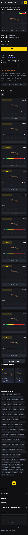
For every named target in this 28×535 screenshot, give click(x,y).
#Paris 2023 (4, 464)
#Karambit (4, 427)
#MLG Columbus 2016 (15, 462)
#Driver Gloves (16, 439)
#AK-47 (13, 401)
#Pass (3, 474)
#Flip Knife (4, 424)
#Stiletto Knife (5, 434)
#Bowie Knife (15, 419)
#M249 (17, 417)
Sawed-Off (19, 7)
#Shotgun (4, 414)
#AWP (3, 412)
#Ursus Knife (5, 437)
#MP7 (20, 407)
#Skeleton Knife (15, 432)
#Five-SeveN (13, 396)
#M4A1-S (15, 404)
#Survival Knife (13, 434)
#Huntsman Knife (18, 424)
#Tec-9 (21, 399)
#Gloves (11, 437)
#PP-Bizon (4, 409)
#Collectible (4, 469)
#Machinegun (11, 417)
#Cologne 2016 (22, 452)
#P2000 (3, 399)
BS (25, 12)
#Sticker (22, 444)
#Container (11, 469)
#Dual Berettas (5, 396)
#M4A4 (18, 401)
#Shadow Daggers (6, 432)
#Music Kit (15, 472)
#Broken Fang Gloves (7, 439)
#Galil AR (9, 404)
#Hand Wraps (5, 442)
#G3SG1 (8, 412)
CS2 (10, 7)
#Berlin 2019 (4, 449)
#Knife (3, 419)
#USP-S (3, 401)
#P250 (8, 399)
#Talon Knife (21, 434)
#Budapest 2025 (20, 449)
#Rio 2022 (11, 464)
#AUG (23, 401)
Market (6, 7)
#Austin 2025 (21, 447)
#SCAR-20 (14, 412)
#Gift (17, 469)
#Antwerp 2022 (5, 447)
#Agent (13, 467)
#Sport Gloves (15, 444)
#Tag (8, 474)
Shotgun (14, 7)
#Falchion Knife (22, 422)
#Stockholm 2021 (5, 467)
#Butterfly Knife (5, 422)
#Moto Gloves (21, 442)
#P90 (9, 409)
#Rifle (8, 401)
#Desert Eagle (17, 394)
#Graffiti (21, 469)
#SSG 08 (20, 412)
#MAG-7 (10, 414)
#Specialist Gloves (6, 444)
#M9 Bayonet (18, 427)
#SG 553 (21, 404)
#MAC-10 (9, 407)
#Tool (12, 474)
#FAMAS (4, 404)
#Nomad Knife (13, 429)
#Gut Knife (10, 424)
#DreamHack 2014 (17, 454)
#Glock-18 (20, 396)
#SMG (3, 407)
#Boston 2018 (12, 449)
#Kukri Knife (11, 427)
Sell (3, 7)
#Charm (18, 467)
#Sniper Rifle (21, 409)
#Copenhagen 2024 (6, 454)
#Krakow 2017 (23, 459)
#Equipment (8, 472)
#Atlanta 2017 (13, 447)
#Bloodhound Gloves (20, 437)
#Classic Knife (13, 422)
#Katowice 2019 (14, 459)
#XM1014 (4, 417)
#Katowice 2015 (5, 459)
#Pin (3, 472)
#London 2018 (5, 462)
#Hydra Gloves (13, 442)
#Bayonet (9, 419)
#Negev (22, 417)
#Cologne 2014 (5, 452)
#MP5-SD (15, 407)
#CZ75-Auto (9, 394)
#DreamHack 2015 (6, 457)
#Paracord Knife (21, 429)
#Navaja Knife (5, 429)
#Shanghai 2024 (19, 464)
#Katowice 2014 (15, 457)
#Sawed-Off (21, 414)
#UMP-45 (15, 409)
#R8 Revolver (15, 399)
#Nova (15, 414)
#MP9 (24, 407)
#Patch (20, 472)
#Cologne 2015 (14, 452)
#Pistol (3, 394)
